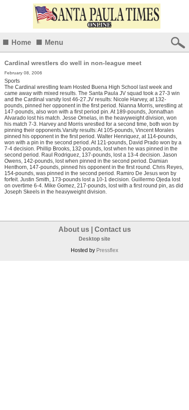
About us (73, 229)
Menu (54, 42)
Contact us (112, 229)
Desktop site (94, 239)
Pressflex (107, 250)
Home (21, 42)
